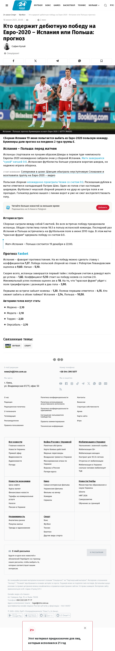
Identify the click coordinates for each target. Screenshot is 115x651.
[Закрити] (85, 628)
